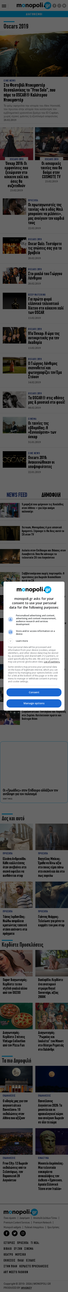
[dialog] (34, 646)
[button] (34, 641)
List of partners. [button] (52, 661)
